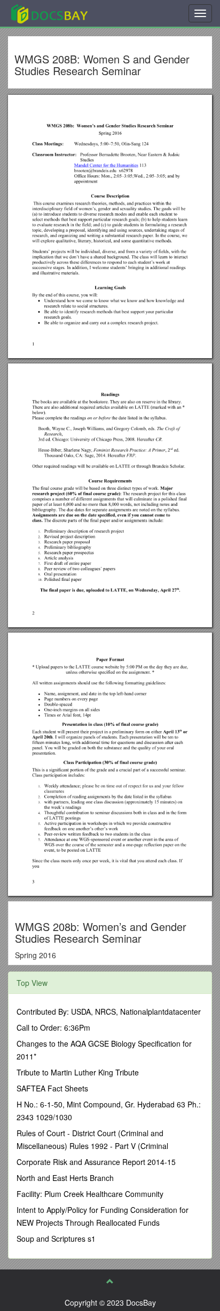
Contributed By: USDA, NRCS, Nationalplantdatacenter (109, 1011)
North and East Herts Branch (65, 1177)
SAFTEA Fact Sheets (52, 1088)
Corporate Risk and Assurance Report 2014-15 (96, 1161)
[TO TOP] (110, 1281)
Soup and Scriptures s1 (56, 1238)
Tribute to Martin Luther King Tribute (78, 1072)
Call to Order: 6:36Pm (53, 1027)
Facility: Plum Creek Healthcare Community (90, 1193)
